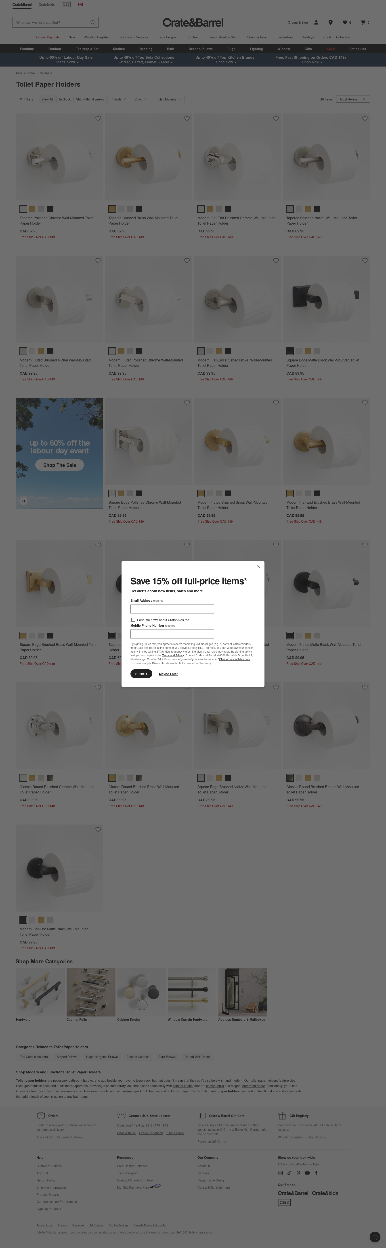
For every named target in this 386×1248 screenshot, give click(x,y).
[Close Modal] (259, 567)
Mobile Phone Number (152, 625)
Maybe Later (168, 673)
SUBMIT (141, 673)
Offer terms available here (234, 659)
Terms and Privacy (173, 655)
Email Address (147, 600)
